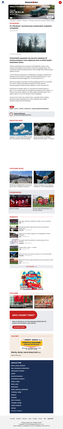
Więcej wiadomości (30, 266)
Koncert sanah (14, 208)
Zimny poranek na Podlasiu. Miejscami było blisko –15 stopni (44, 138)
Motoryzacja (14, 387)
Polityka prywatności (26, 422)
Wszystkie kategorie (16, 410)
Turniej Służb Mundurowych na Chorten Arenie (42, 209)
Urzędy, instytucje (16, 405)
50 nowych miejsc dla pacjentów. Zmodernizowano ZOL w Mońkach (34, 240)
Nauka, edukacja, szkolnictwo (19, 389)
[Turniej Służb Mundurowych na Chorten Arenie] (43, 201)
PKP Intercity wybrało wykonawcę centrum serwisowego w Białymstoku (34, 227)
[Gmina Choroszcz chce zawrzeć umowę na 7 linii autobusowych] (45, 177)
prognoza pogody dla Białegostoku (40, 108)
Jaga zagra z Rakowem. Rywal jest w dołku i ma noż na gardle (35, 221)
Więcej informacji (16, 355)
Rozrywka (14, 397)
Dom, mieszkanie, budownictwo (20, 368)
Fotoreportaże (15, 192)
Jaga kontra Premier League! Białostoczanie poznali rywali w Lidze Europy (36, 260)
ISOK (45, 418)
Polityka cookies (37, 422)
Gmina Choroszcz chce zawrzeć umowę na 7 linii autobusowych (44, 185)
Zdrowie (13, 408)
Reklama (13, 395)
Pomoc (40, 418)
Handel (13, 373)
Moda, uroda (14, 384)
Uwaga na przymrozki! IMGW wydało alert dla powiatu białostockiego (21, 138)
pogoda (11, 108)
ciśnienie (21, 108)
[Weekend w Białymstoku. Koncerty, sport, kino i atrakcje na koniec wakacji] (21, 177)
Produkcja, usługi (16, 392)
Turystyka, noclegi (16, 403)
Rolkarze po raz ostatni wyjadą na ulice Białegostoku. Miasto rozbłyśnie (34, 234)
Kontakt (35, 418)
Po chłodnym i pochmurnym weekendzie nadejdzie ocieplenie (42, 20)
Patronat (24, 418)
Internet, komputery (17, 376)
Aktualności (25, 20)
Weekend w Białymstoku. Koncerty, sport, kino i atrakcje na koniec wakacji (21, 185)
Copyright (21, 424)
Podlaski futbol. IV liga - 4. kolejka (27, 247)
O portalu (12, 418)
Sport (20, 222)
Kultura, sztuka (15, 381)
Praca (29, 418)
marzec (16, 108)
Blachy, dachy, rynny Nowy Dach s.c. (26, 352)
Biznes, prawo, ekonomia (18, 365)
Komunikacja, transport (17, 379)
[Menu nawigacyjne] (60, 2)
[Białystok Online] (31, 2)
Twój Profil (50, 418)
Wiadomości (19, 20)
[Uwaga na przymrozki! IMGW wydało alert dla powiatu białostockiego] (21, 129)
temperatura (27, 108)
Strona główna (13, 20)
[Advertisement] (31, 153)
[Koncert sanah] (20, 201)
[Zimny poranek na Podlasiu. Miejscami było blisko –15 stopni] (45, 129)
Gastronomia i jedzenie (17, 371)
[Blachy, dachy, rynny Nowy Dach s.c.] (31, 344)
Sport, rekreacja (15, 400)
